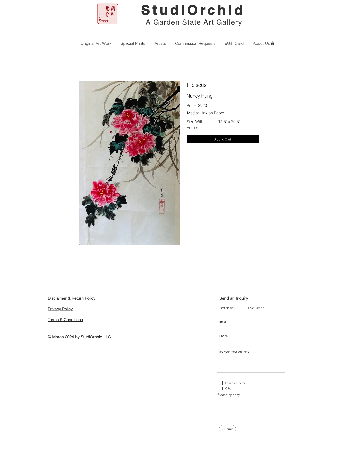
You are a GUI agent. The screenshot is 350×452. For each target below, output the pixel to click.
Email (222, 321)
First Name (227, 307)
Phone (223, 335)
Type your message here (233, 351)
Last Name (255, 307)
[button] (272, 43)
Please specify (228, 395)
